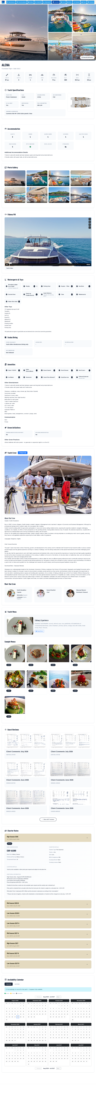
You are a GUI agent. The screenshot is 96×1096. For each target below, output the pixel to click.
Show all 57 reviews (49, 819)
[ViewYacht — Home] (3, 2)
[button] (36, 286)
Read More (40, 631)
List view (17, 984)
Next (58, 996)
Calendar (8, 984)
